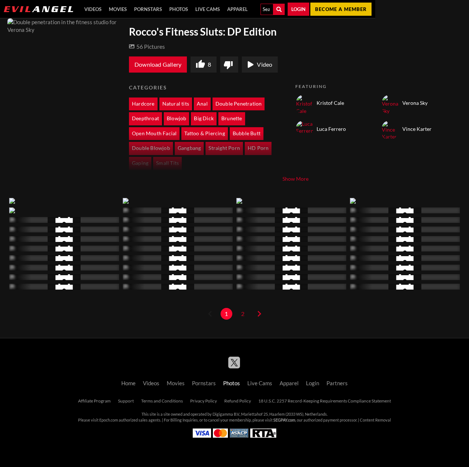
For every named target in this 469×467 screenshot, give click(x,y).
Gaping (140, 163)
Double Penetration (238, 104)
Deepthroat (145, 118)
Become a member (341, 9)
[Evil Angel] (38, 9)
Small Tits (167, 163)
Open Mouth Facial (154, 133)
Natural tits (175, 104)
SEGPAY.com (284, 420)
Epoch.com (108, 420)
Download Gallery (157, 64)
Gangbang (189, 148)
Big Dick (204, 118)
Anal (202, 104)
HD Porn (258, 148)
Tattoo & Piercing (204, 133)
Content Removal (375, 420)
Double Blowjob (151, 148)
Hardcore (143, 104)
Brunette (231, 118)
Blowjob (176, 118)
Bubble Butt (247, 133)
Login (298, 9)
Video (264, 64)
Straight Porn (224, 148)
